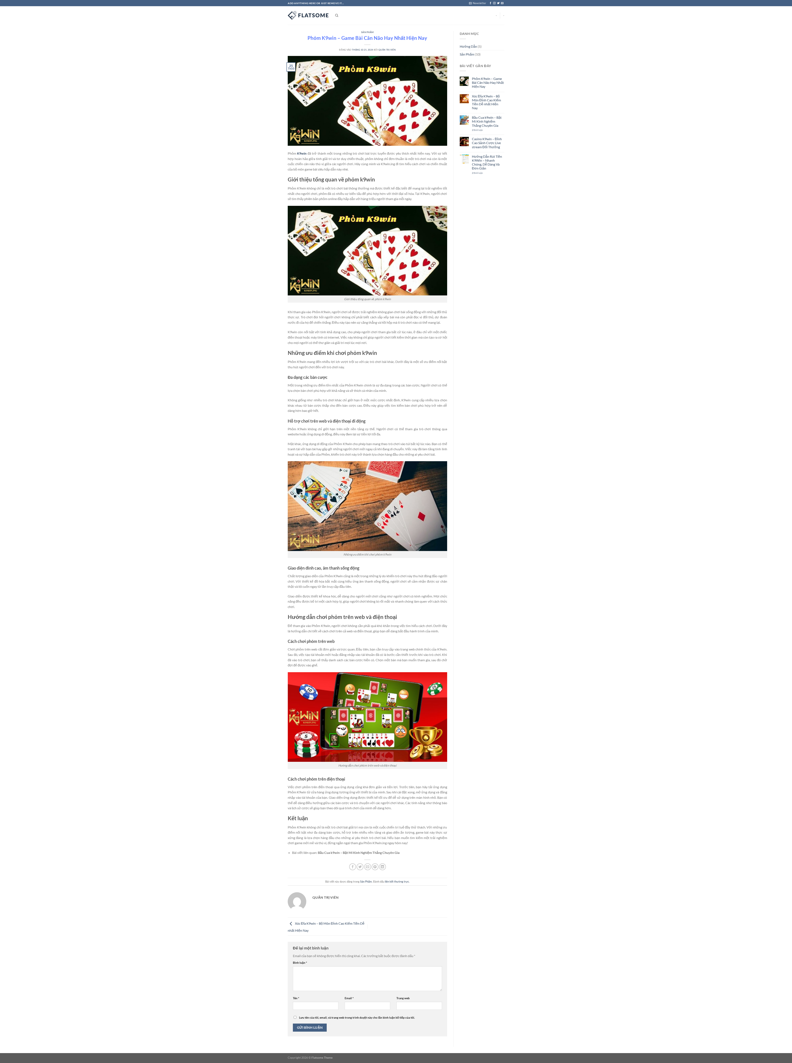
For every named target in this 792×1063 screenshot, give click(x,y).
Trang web (403, 998)
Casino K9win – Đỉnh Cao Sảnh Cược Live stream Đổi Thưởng (487, 143)
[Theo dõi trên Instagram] (494, 3)
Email (349, 998)
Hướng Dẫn (468, 46)
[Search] (336, 15)
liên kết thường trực (397, 881)
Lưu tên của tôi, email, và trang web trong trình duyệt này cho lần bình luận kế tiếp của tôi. (357, 1017)
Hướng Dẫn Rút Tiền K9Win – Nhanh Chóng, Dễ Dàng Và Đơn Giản (487, 162)
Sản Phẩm (367, 32)
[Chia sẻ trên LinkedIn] (382, 866)
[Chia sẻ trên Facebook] (352, 866)
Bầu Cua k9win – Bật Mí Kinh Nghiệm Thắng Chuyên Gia (359, 852)
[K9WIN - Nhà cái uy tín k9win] (308, 15)
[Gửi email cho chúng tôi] (502, 3)
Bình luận (300, 962)
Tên (296, 998)
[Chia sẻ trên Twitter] (360, 866)
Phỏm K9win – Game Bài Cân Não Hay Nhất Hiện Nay (488, 82)
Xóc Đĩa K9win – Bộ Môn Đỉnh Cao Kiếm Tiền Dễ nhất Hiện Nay (486, 102)
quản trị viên (387, 49)
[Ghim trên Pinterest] (375, 866)
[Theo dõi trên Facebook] (490, 3)
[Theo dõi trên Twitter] (498, 3)
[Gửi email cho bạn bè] (367, 866)
